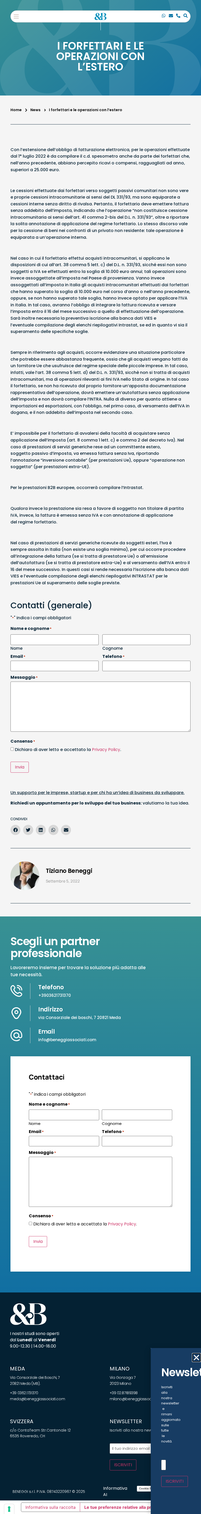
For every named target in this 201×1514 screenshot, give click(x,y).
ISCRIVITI (123, 1465)
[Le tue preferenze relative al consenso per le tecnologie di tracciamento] (9, 1509)
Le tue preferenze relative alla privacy (123, 1507)
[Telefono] (178, 16)
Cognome (112, 648)
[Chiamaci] (163, 16)
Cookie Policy (148, 1488)
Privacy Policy (106, 750)
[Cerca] (185, 16)
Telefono (51, 987)
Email (46, 1032)
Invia (19, 767)
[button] (16, 16)
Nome (16, 648)
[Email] (171, 16)
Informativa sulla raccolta (50, 1507)
